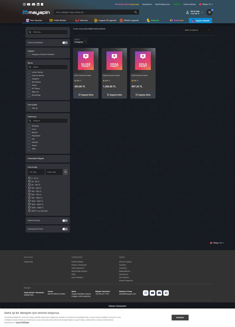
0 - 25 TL (34, 178)
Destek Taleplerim (126, 280)
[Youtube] (152, 293)
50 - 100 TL (35, 185)
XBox (34, 149)
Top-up (34, 108)
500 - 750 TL (36, 195)
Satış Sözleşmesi (78, 268)
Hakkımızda (28, 262)
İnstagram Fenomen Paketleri (43, 54)
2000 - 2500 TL (37, 208)
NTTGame (36, 88)
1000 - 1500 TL (37, 201)
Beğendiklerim (124, 271)
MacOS (35, 132)
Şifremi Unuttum (125, 262)
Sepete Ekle (87, 94)
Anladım (180, 317)
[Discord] (159, 293)
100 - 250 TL (36, 188)
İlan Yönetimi (124, 277)
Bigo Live (35, 92)
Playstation (36, 136)
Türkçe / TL (206, 4)
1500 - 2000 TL (37, 204)
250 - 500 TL (36, 191)
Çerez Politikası (77, 277)
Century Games (38, 75)
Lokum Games (37, 72)
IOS (33, 139)
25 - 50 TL (35, 182)
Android (35, 142)
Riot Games (36, 82)
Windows (35, 126)
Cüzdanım (123, 268)
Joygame (35, 79)
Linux (34, 129)
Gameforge (36, 95)
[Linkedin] (166, 293)
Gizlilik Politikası (78, 262)
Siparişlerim (123, 274)
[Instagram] (145, 293)
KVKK (73, 274)
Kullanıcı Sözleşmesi (79, 265)
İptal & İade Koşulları (79, 271)
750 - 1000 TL (36, 198)
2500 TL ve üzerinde (39, 211)
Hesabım (122, 265)
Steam (34, 85)
